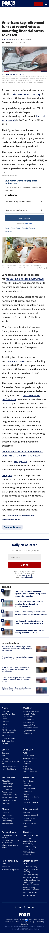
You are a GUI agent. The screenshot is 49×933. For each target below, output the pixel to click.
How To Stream (28, 781)
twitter (20, 907)
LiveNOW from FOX (30, 788)
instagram (24, 907)
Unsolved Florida (8, 733)
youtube (29, 907)
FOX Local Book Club (30, 815)
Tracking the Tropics (30, 728)
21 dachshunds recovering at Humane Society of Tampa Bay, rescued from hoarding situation (15, 669)
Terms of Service (26, 578)
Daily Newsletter (8, 741)
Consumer (5, 721)
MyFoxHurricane (29, 730)
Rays (3, 756)
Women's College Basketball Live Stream (31, 888)
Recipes (25, 766)
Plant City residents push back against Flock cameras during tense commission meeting (30, 593)
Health (4, 724)
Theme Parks (7, 792)
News (5, 708)
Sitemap (5, 744)
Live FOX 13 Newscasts (27, 785)
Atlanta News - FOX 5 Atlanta (10, 846)
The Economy (7, 821)
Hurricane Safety (29, 725)
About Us (27, 832)
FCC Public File (28, 849)
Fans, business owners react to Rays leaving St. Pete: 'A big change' (17, 658)
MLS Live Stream (29, 895)
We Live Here (8, 777)
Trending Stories (29, 818)
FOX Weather (27, 733)
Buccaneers (6, 753)
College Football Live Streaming (30, 870)
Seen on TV (6, 735)
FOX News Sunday (8, 738)
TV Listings (27, 838)
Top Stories (6, 711)
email (33, 907)
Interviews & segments (10, 869)
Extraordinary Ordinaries (27, 762)
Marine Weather (29, 719)
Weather (27, 708)
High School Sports (9, 769)
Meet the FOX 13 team (31, 835)
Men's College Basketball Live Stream (31, 884)
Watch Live (38, 4)
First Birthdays (28, 769)
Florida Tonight (7, 784)
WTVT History (28, 844)
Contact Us (27, 855)
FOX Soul (26, 794)
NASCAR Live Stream (30, 877)
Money (5, 809)
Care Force (6, 803)
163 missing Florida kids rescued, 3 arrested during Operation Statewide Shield (29, 603)
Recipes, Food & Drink (10, 797)
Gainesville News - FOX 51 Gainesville (10, 841)
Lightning (5, 758)
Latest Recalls (7, 815)
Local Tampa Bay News (8, 715)
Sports (5, 749)
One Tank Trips (7, 789)
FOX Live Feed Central (31, 797)
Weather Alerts (28, 722)
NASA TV (26, 800)
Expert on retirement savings (13, 75)
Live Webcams (28, 717)
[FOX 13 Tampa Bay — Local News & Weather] (8, 3)
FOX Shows (27, 821)
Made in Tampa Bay (9, 795)
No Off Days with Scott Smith (10, 762)
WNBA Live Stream (30, 892)
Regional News (9, 832)
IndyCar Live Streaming (31, 880)
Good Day (28, 749)
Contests (26, 826)
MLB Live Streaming (30, 874)
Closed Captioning (29, 846)
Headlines (26, 812)
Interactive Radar (29, 714)
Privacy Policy (27, 576)
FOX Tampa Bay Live (30, 802)
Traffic (25, 753)
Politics (4, 727)
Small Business (7, 823)
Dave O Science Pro (30, 772)
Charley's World (28, 756)
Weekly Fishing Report (10, 766)
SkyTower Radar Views (31, 711)
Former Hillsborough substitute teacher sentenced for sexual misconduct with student (16, 679)
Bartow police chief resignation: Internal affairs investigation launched (16, 689)
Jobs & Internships (29, 841)
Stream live (6, 867)
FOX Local (15, 40)
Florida (4, 719)
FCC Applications (29, 852)
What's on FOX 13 (29, 823)
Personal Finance (25, 40)
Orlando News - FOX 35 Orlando (9, 836)
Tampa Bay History (9, 800)
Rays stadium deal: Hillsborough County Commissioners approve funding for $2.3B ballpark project (17, 648)
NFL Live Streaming (30, 867)
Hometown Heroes (30, 758)
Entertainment (30, 809)
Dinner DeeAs (7, 786)
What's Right (6, 781)
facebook (16, 907)
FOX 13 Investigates (9, 730)
